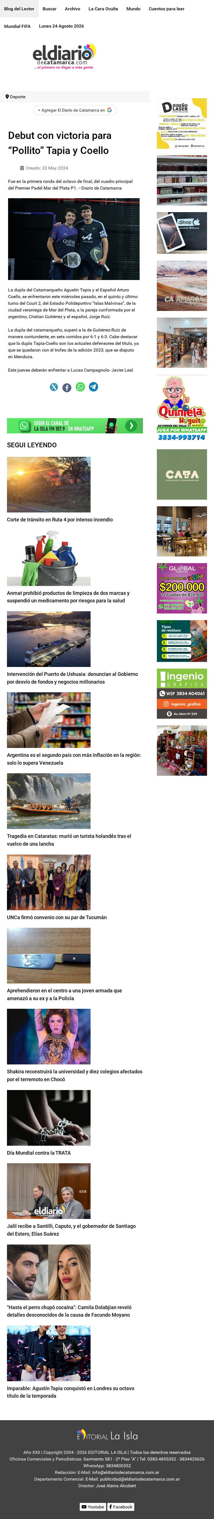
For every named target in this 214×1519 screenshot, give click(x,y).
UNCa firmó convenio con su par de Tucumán (57, 917)
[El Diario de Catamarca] (64, 55)
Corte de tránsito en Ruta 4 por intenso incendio (60, 519)
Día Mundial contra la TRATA (39, 1153)
